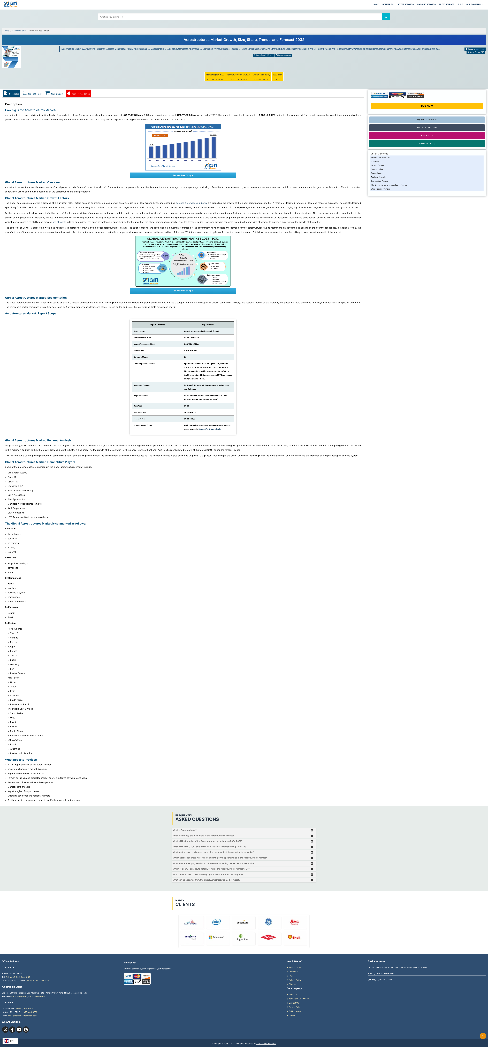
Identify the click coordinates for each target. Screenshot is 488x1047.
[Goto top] (483, 1036)
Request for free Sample (244, 40)
